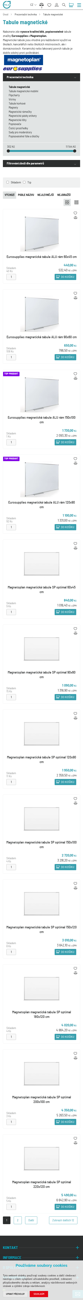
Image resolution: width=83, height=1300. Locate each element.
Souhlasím (39, 1294)
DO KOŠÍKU (67, 276)
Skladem (16, 182)
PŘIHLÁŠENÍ (58, 3)
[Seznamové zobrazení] (76, 202)
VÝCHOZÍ (9, 195)
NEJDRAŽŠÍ (64, 195)
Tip (29, 182)
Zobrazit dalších (63, 1220)
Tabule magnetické (53, 14)
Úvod (5, 14)
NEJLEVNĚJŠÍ (45, 195)
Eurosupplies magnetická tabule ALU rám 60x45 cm (42, 257)
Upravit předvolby (15, 1294)
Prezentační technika (26, 14)
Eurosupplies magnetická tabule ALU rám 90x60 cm (42, 337)
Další (31, 1220)
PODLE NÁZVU (26, 195)
